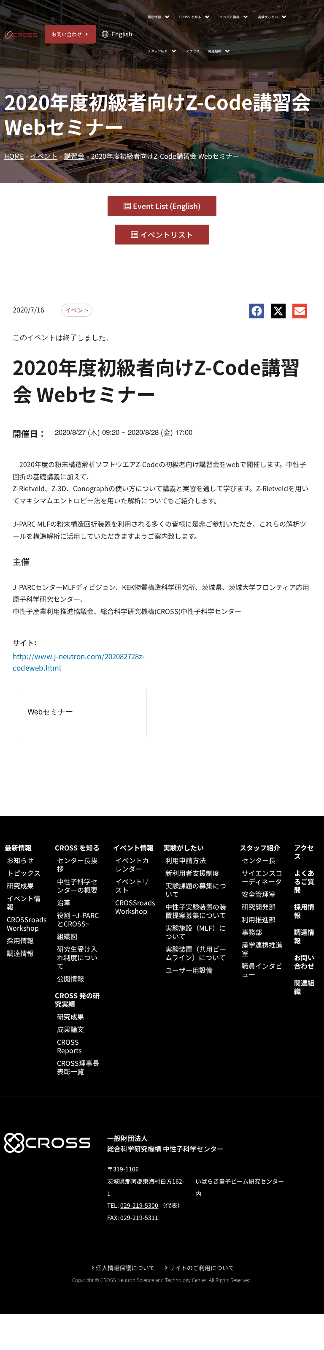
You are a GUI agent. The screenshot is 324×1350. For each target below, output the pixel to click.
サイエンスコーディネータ (262, 877)
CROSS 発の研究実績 (77, 999)
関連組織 (304, 987)
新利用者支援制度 (192, 873)
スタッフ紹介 (260, 847)
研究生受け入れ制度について (77, 957)
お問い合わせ (304, 961)
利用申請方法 (185, 860)
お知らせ (20, 860)
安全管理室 (258, 894)
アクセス (304, 851)
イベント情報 (23, 902)
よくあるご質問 (304, 881)
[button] (159, 17)
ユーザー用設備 (189, 970)
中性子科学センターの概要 (77, 885)
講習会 (74, 156)
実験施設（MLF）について (195, 932)
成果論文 (70, 1029)
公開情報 (70, 978)
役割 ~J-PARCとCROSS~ (78, 919)
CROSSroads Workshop (26, 923)
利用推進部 (258, 919)
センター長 (258, 860)
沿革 (63, 902)
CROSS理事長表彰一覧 (78, 1067)
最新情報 (18, 847)
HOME (14, 156)
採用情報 (20, 940)
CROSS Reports (69, 1046)
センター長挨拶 (77, 864)
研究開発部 (258, 907)
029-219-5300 (139, 1205)
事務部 (252, 932)
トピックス (23, 873)
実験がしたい (183, 847)
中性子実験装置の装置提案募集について (195, 911)
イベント (43, 156)
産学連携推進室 (262, 949)
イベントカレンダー (132, 864)
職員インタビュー (262, 970)
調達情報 (20, 953)
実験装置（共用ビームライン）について (195, 953)
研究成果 (20, 885)
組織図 (67, 936)
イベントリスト (132, 885)
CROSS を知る (77, 847)
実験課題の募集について (195, 889)
